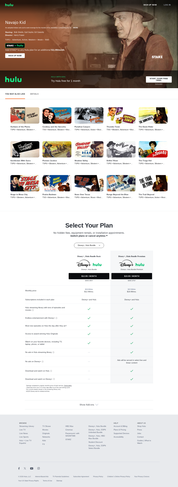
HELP (116, 423)
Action (24, 40)
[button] (15, 93)
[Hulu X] (27, 468)
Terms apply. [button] (68, 385)
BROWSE (23, 423)
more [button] (75, 28)
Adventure (16, 40)
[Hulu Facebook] (21, 468)
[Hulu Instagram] (38, 468)
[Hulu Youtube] (33, 468)
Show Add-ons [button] (87, 405)
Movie (40, 40)
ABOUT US (141, 423)
